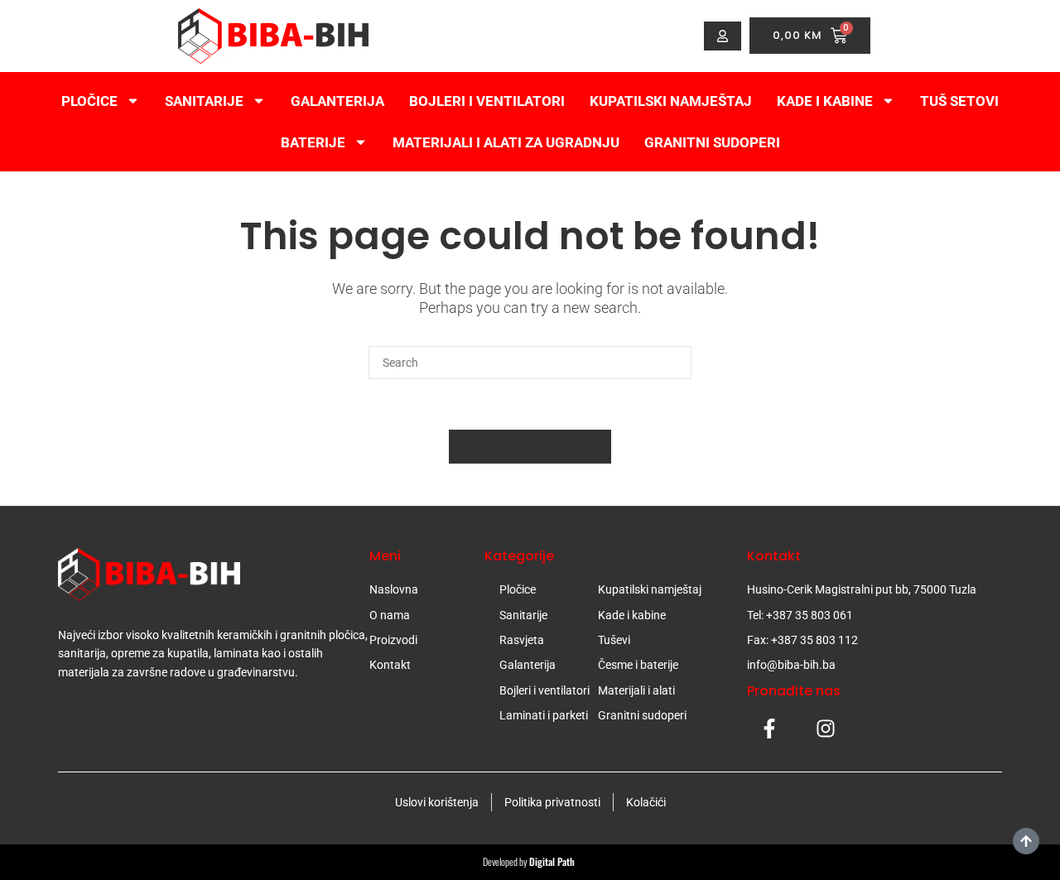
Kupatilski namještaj (671, 101)
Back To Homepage (530, 446)
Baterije (313, 142)
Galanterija (337, 101)
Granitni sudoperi (712, 142)
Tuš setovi (959, 101)
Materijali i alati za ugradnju (506, 142)
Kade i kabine (825, 101)
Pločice (89, 101)
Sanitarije (204, 101)
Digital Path (553, 861)
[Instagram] (826, 729)
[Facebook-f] (769, 729)
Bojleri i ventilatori (487, 101)
